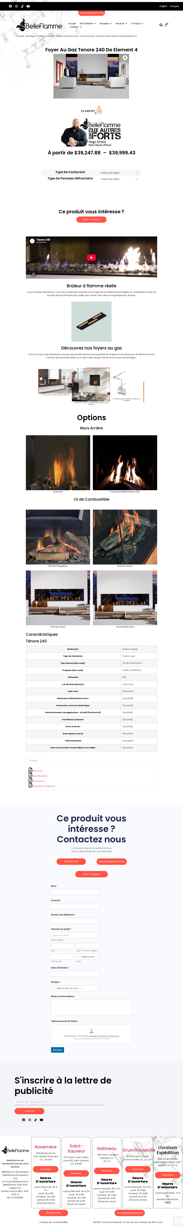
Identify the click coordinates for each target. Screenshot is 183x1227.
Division (56, 982)
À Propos (136, 23)
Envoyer (57, 1050)
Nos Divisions (86, 23)
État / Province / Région (87, 950)
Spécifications (40, 776)
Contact (74, 27)
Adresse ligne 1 (57, 940)
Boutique (104, 23)
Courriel (56, 900)
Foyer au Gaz (87, 36)
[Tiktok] (22, 6)
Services (119, 23)
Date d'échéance (60, 967)
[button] (125, 57)
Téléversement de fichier (64, 1021)
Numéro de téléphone (63, 914)
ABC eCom (157, 1222)
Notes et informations (63, 996)
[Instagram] (16, 6)
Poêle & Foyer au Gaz (67, 36)
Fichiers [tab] (33, 760)
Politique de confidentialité (54, 1222)
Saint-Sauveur (76, 1148)
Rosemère (46, 1147)
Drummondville (139, 1150)
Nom (54, 886)
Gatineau (107, 1148)
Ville (53, 950)
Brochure (37, 770)
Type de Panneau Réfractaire (70, 178)
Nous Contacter (91, 219)
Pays (79, 961)
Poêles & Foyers (46, 36)
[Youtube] (28, 6)
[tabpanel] (91, 778)
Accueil (72, 23)
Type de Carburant (70, 172)
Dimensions (38, 781)
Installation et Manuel (43, 786)
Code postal (56, 961)
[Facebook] (10, 6)
